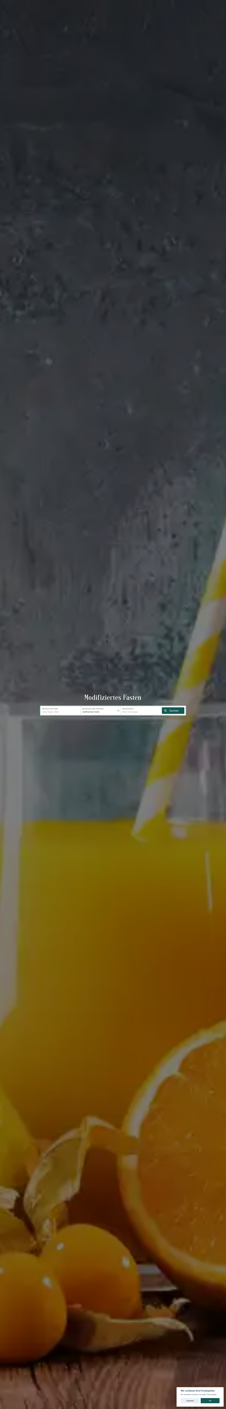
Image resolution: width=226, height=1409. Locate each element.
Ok (210, 1401)
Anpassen (190, 1401)
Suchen (174, 710)
